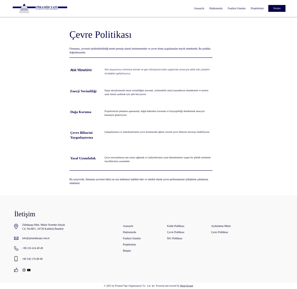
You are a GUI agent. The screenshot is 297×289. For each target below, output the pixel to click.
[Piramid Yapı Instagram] (24, 270)
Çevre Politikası (175, 232)
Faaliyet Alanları (132, 238)
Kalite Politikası (175, 226)
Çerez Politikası (219, 232)
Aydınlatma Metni (221, 226)
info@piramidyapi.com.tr (36, 238)
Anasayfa (128, 226)
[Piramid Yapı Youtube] (29, 270)
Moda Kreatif (186, 286)
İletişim (127, 250)
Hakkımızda (129, 232)
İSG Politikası (174, 238)
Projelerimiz (129, 244)
